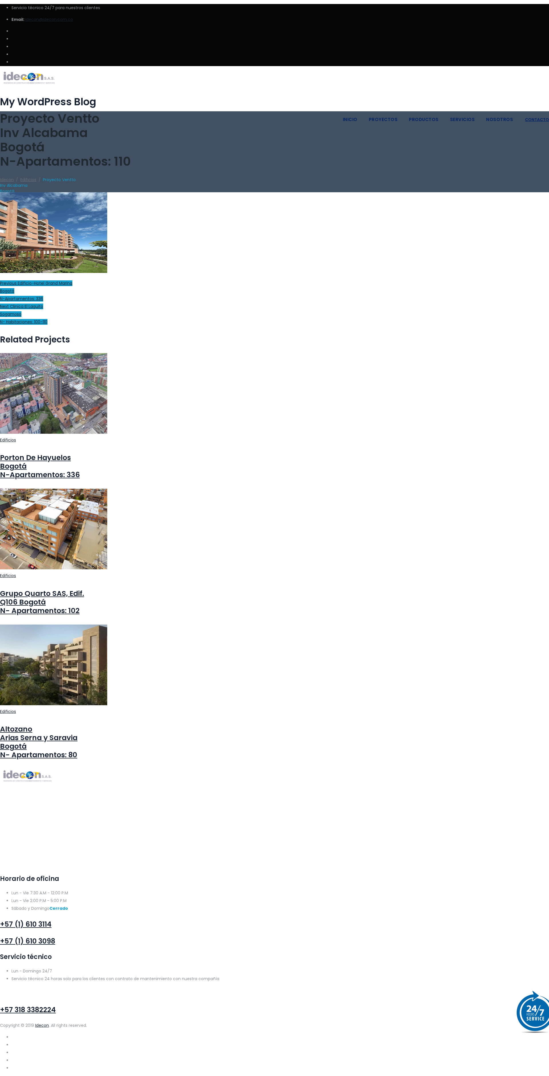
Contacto (537, 119)
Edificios (8, 440)
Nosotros (499, 119)
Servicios (462, 119)
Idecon (42, 1025)
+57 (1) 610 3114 (25, 924)
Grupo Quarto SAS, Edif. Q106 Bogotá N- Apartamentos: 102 (42, 602)
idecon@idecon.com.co (49, 19)
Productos (424, 119)
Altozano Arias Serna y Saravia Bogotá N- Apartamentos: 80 (38, 742)
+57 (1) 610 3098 (27, 941)
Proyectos (383, 119)
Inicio (350, 119)
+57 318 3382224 (28, 1009)
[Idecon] (274, 79)
